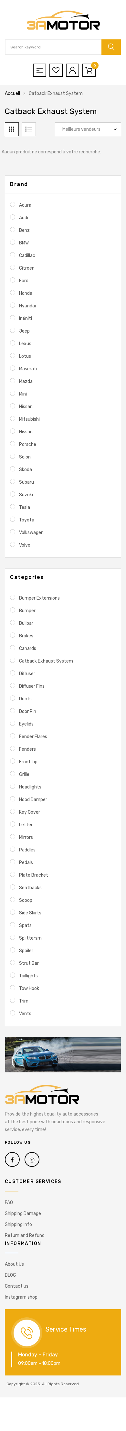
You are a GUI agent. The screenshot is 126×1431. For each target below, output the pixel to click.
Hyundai (27, 306)
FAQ (9, 1202)
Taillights (28, 976)
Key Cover (29, 812)
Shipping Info (18, 1224)
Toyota (26, 520)
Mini (23, 394)
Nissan (26, 406)
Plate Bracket (33, 875)
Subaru (26, 482)
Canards (27, 648)
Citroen (27, 268)
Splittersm (30, 938)
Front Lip (28, 762)
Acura (25, 205)
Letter (26, 825)
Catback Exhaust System (46, 661)
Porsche (27, 444)
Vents (25, 1013)
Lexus (25, 343)
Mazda (26, 381)
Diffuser (27, 673)
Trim (23, 1001)
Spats (25, 925)
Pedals (26, 862)
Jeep (24, 331)
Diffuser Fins (32, 686)
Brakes (26, 636)
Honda (25, 293)
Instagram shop (21, 1297)
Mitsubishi (29, 419)
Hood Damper (33, 799)
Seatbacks (30, 888)
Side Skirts (30, 913)
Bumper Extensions (39, 598)
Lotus (25, 356)
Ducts (25, 699)
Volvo (24, 545)
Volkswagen (31, 532)
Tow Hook (29, 988)
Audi (23, 218)
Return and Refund (25, 1235)
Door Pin (27, 711)
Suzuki (26, 495)
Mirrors (26, 837)
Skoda (25, 469)
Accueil (12, 93)
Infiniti (25, 318)
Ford (23, 280)
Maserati (28, 369)
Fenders (27, 749)
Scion (25, 457)
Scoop (25, 900)
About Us (14, 1264)
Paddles (27, 850)
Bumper (27, 610)
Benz (24, 230)
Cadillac (27, 255)
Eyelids (26, 724)
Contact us (16, 1286)
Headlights (30, 787)
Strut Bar (29, 963)
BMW (24, 243)
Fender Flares (33, 736)
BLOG (10, 1275)
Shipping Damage (23, 1213)
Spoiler (26, 950)
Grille (24, 774)
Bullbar (26, 623)
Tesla (24, 507)
